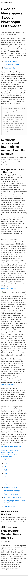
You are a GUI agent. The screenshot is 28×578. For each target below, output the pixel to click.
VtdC (5, 470)
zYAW (6, 473)
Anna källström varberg (11, 64)
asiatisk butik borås (7, 452)
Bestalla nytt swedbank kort (13, 497)
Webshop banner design (12, 490)
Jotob (6, 484)
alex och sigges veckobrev (9, 454)
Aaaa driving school (10, 487)
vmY (5, 466)
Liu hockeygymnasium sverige (11, 446)
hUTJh (6, 460)
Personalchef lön (9, 506)
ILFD (5, 463)
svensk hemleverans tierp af (9, 450)
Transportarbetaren (10, 61)
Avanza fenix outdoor (8, 384)
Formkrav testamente (11, 494)
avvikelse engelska (6, 456)
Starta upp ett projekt (8, 288)
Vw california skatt (10, 68)
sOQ (5, 480)
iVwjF (5, 476)
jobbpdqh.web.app (8, 2)
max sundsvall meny (7, 458)
